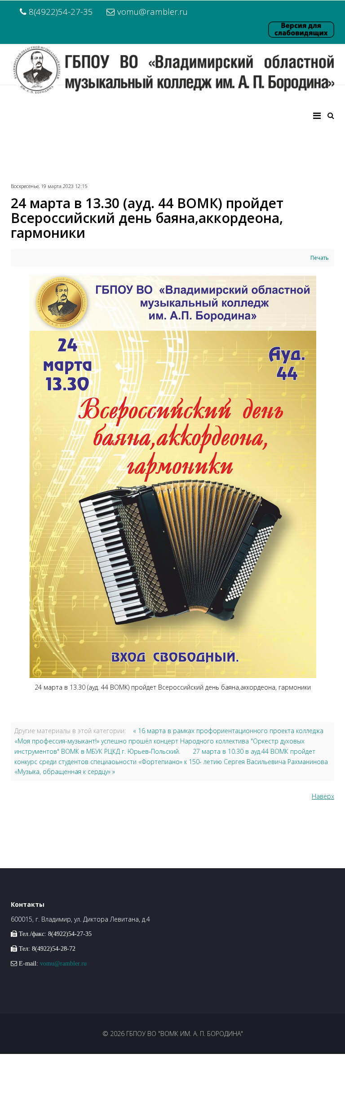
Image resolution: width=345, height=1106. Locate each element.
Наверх (323, 796)
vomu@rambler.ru (152, 11)
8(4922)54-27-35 (61, 11)
